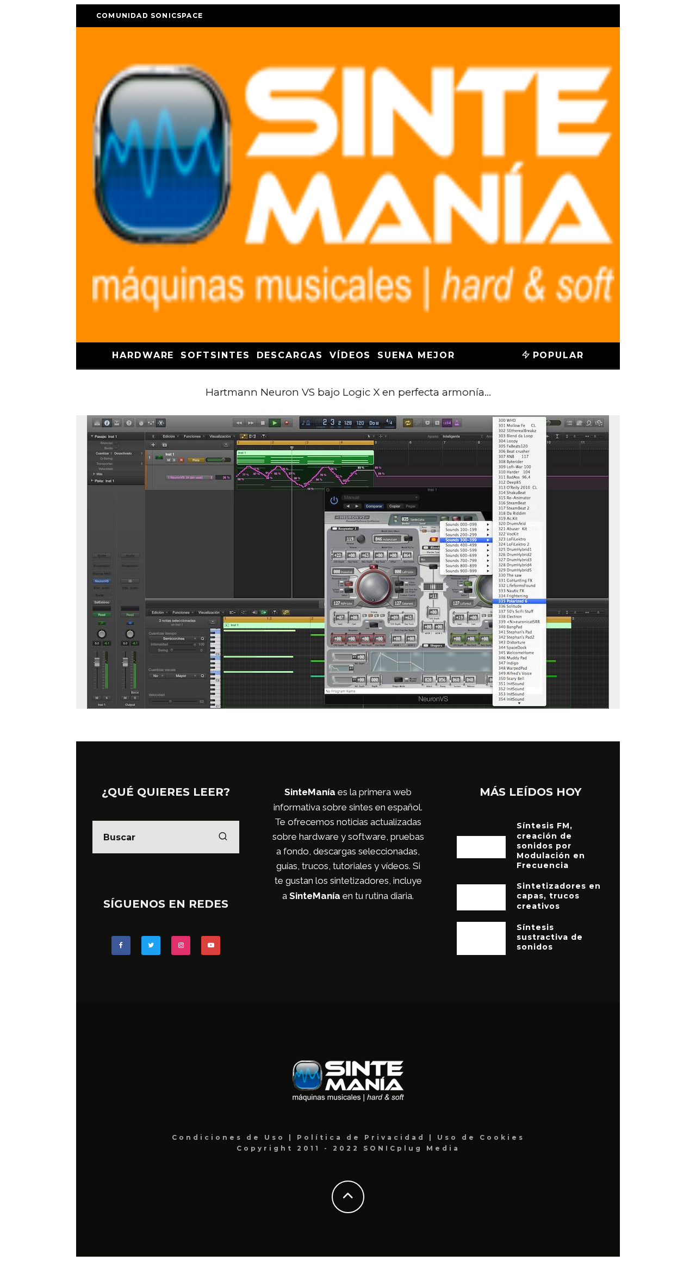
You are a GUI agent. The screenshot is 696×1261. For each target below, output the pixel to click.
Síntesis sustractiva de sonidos (550, 937)
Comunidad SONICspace (149, 15)
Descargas (290, 355)
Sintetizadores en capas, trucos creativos (559, 895)
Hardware (143, 355)
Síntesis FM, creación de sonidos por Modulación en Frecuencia (551, 845)
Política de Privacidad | (367, 1137)
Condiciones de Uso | (234, 1137)
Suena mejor (416, 355)
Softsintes (215, 355)
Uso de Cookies (481, 1137)
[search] (223, 837)
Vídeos (350, 355)
